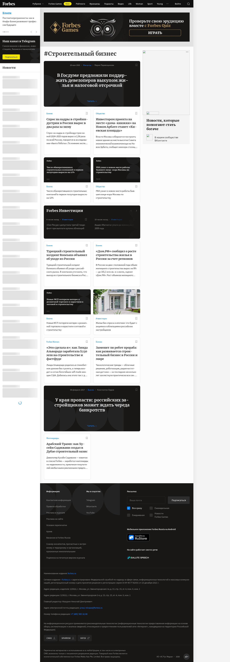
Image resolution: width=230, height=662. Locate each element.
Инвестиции (67, 219)
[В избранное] (136, 65)
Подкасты (108, 3)
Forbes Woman (52, 341)
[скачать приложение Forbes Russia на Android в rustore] (138, 537)
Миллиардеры (52, 438)
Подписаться (179, 500)
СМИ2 (49, 638)
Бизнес (49, 113)
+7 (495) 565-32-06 (79, 614)
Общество (100, 113)
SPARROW (66, 638)
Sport (150, 3)
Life (129, 3)
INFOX (83, 638)
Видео (121, 3)
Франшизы (94, 3)
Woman (139, 3)
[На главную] (9, 3)
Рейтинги (80, 3)
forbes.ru (72, 573)
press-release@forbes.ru (91, 607)
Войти (178, 3)
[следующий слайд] (136, 210)
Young (160, 3)
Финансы (87, 65)
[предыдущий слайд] (131, 210)
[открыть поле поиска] (188, 3)
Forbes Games (59, 3)
